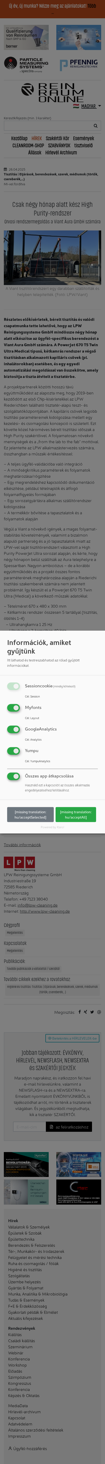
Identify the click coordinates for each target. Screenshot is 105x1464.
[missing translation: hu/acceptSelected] (30, 814)
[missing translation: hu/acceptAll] (75, 814)
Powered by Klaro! (52, 827)
